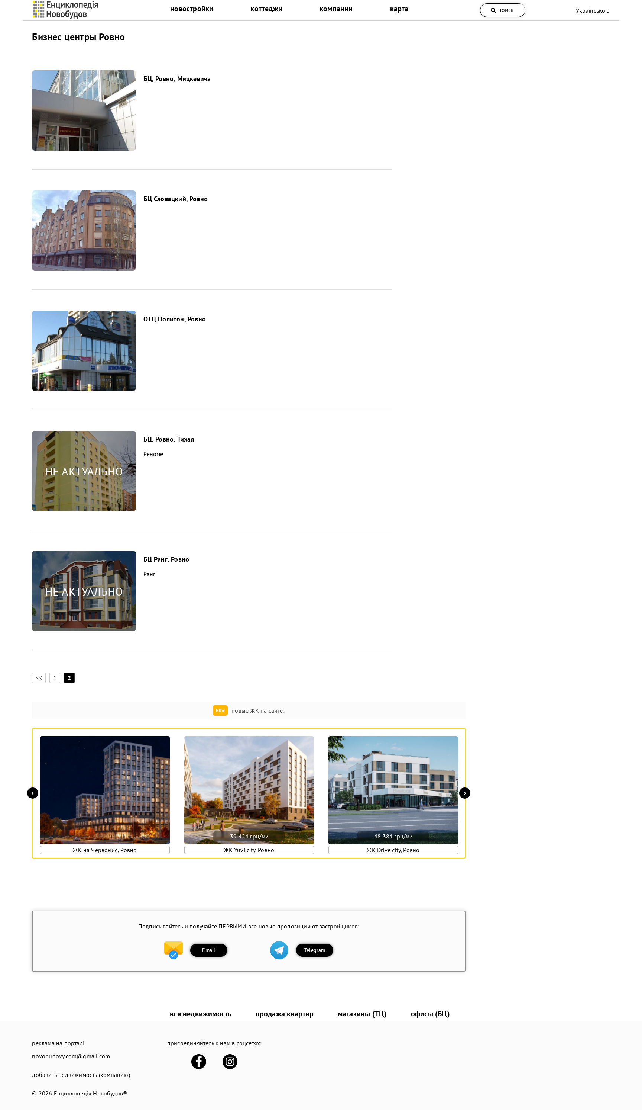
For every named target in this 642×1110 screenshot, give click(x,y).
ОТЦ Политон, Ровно (174, 319)
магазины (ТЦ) (362, 1013)
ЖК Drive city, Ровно (393, 850)
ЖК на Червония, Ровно (105, 850)
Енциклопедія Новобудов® (90, 1093)
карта (399, 8)
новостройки (191, 8)
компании (336, 8)
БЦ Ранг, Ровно (166, 559)
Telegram (314, 950)
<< (39, 677)
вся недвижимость (200, 1013)
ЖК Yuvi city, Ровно (249, 850)
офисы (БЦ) (430, 1013)
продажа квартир (285, 1013)
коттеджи (266, 8)
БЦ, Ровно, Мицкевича (177, 78)
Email (208, 950)
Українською (593, 10)
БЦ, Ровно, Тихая (168, 439)
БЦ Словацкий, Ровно (175, 199)
